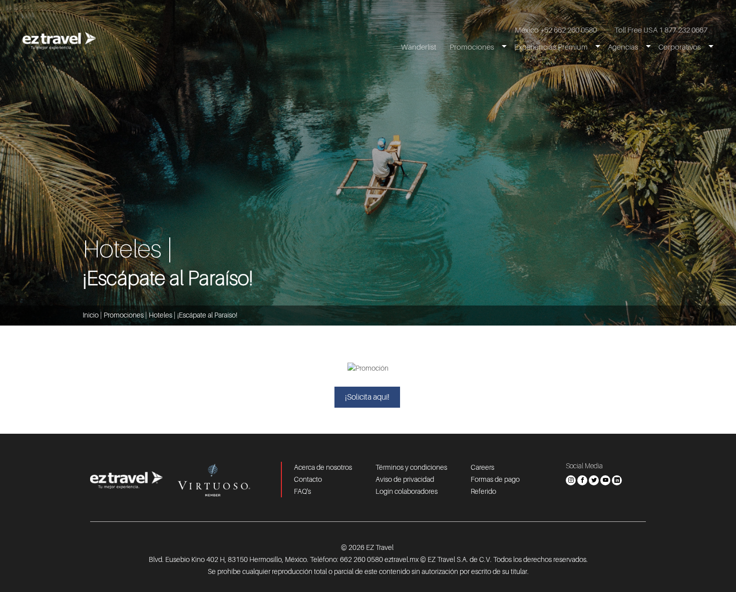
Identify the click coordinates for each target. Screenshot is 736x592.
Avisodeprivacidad (405, 479)
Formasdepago (495, 479)
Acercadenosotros (323, 467)
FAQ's (302, 491)
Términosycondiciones (411, 467)
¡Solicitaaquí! (367, 397)
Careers (482, 467)
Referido (483, 491)
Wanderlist (418, 47)
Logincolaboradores (407, 491)
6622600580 (361, 559)
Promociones (124, 315)
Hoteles (160, 315)
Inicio (91, 315)
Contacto (308, 479)
